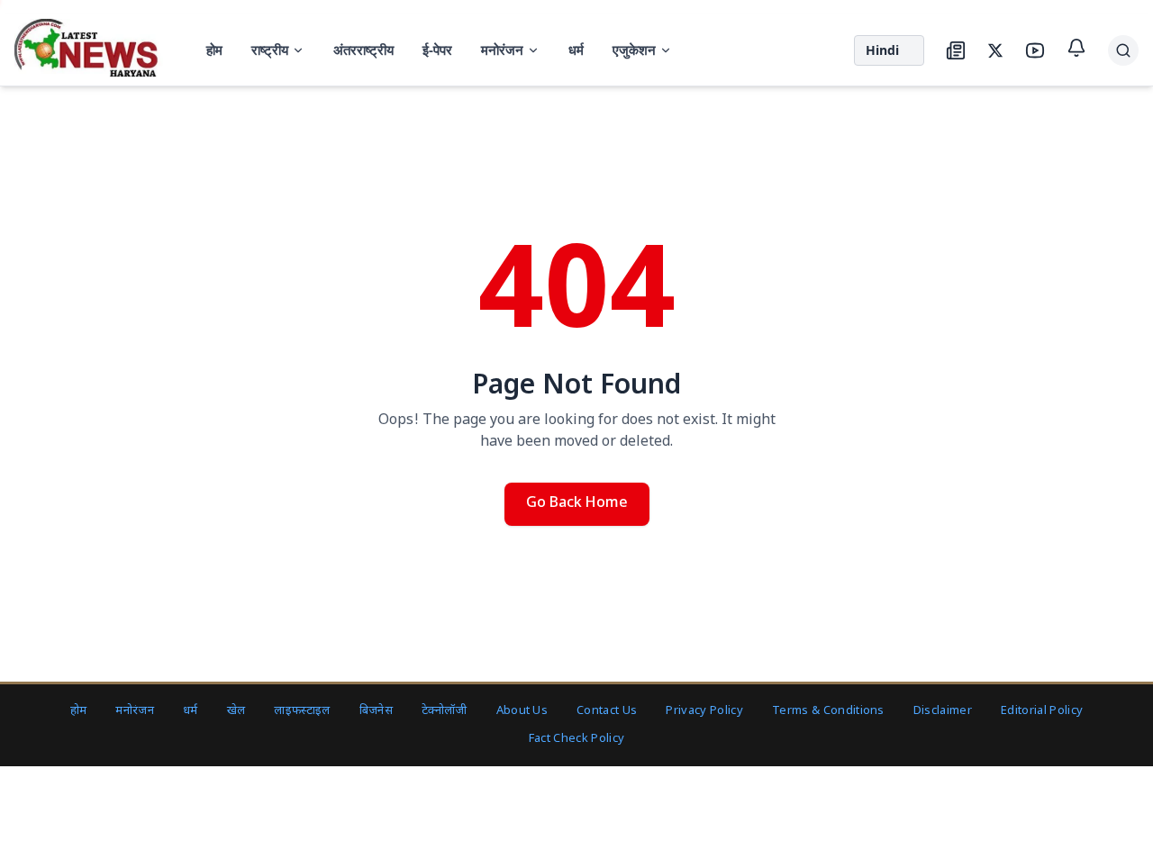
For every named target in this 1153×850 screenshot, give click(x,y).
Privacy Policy (704, 711)
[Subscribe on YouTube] (1035, 50)
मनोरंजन (502, 50)
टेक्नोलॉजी (445, 711)
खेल (236, 711)
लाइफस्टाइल (302, 711)
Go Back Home (577, 503)
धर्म (576, 50)
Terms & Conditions (828, 711)
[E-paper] (956, 50)
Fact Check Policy (577, 738)
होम (214, 50)
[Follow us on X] (995, 50)
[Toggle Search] (1123, 50)
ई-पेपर (437, 50)
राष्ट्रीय (269, 50)
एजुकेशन (634, 50)
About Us (522, 711)
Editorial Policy (1042, 711)
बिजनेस (376, 711)
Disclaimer (942, 711)
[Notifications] (1076, 48)
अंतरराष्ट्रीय (363, 50)
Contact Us (606, 711)
